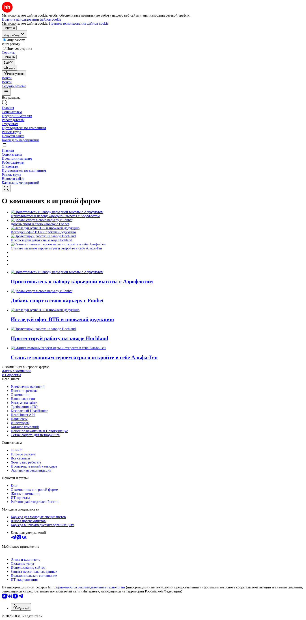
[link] (9, 68)
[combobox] (21, 607)
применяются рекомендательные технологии (90, 587)
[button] (7, 78)
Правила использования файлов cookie (78, 23)
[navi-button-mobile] (6, 92)
